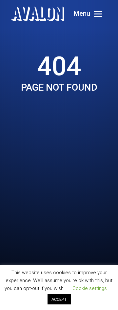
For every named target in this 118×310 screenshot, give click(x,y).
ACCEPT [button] (59, 299)
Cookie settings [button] (89, 288)
